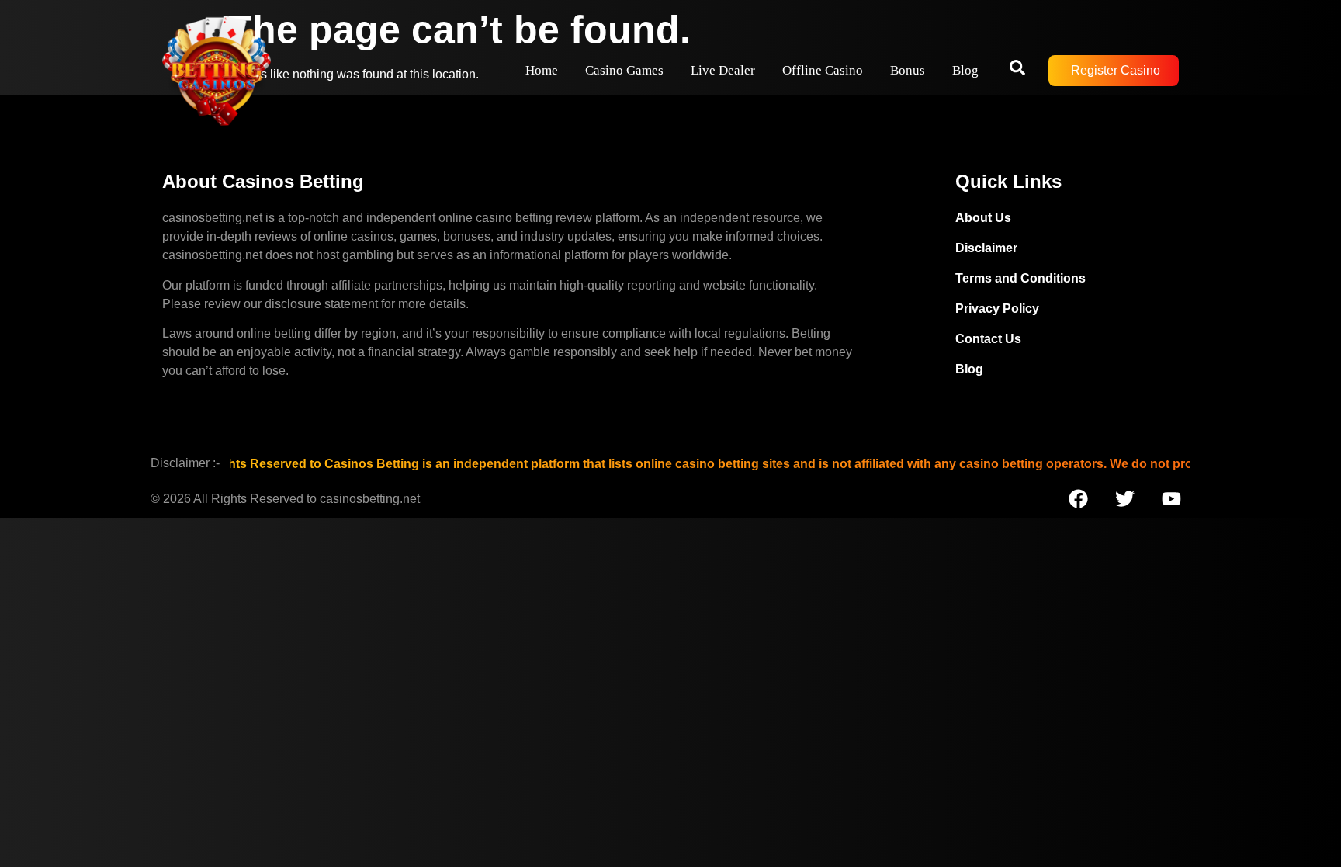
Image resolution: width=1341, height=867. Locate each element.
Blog (965, 70)
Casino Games (624, 70)
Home (541, 70)
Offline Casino (822, 70)
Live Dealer (723, 70)
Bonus (907, 70)
